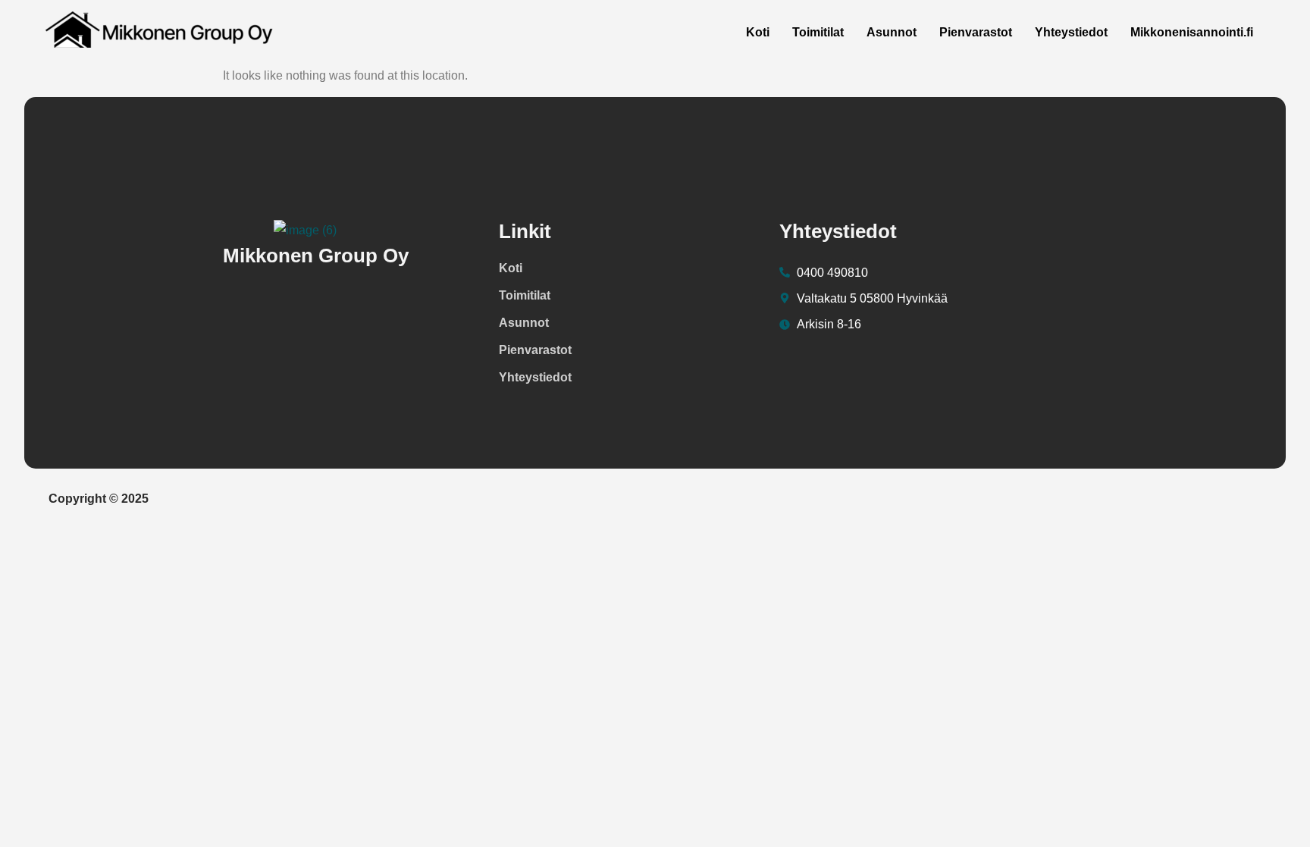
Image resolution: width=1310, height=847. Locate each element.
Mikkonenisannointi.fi (1191, 32)
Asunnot (892, 32)
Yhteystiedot (1071, 32)
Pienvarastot (975, 32)
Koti (757, 32)
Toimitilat (818, 32)
